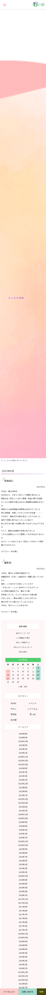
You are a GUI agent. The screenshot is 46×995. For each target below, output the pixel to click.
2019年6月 (23, 860)
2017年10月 (23, 903)
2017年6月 (23, 918)
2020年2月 (23, 833)
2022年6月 (23, 791)
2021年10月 (23, 802)
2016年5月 (23, 953)
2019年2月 (23, 868)
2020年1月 (23, 837)
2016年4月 (23, 956)
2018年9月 (23, 879)
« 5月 (20, 686)
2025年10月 (23, 741)
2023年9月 (23, 768)
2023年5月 (23, 776)
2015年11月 (23, 976)
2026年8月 (23, 733)
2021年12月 (23, 799)
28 (8, 682)
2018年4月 (23, 891)
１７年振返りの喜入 (23, 638)
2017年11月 (23, 899)
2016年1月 (23, 968)
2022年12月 (23, 783)
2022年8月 (23, 787)
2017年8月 (23, 910)
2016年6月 (23, 949)
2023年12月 (23, 760)
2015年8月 (23, 983)
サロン (13, 708)
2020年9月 (23, 822)
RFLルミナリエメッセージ (23, 647)
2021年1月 (23, 810)
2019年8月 (23, 853)
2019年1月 (23, 872)
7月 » (26, 686)
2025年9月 (23, 745)
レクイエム (33, 708)
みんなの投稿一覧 (12, 460)
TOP (41, 991)
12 (33, 671)
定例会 (13, 714)
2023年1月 (23, 779)
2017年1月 (23, 930)
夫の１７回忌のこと (23, 642)
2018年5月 (23, 887)
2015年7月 (23, 987)
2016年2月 (23, 964)
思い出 (33, 714)
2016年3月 (23, 960)
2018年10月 (23, 876)
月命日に (9, 480)
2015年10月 (23, 980)
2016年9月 (23, 941)
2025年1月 (23, 752)
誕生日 (7, 562)
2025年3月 (23, 749)
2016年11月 (23, 933)
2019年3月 (23, 864)
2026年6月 (23, 737)
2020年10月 (23, 818)
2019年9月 (23, 849)
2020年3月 (23, 829)
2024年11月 (23, 756)
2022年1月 (23, 795)
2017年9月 (23, 906)
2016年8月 (23, 945)
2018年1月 (23, 895)
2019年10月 (23, 845)
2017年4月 (23, 922)
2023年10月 (23, 764)
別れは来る (23, 652)
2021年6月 (23, 806)
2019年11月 (23, 841)
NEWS (13, 703)
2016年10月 (23, 937)
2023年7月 (23, 772)
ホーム (3, 460)
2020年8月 (23, 826)
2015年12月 (23, 972)
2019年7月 (23, 856)
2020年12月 (23, 814)
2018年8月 (23, 883)
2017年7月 (23, 914)
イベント (33, 703)
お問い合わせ (27, 991)
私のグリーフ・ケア (23, 633)
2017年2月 (23, 926)
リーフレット (9, 991)
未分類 (13, 551)
